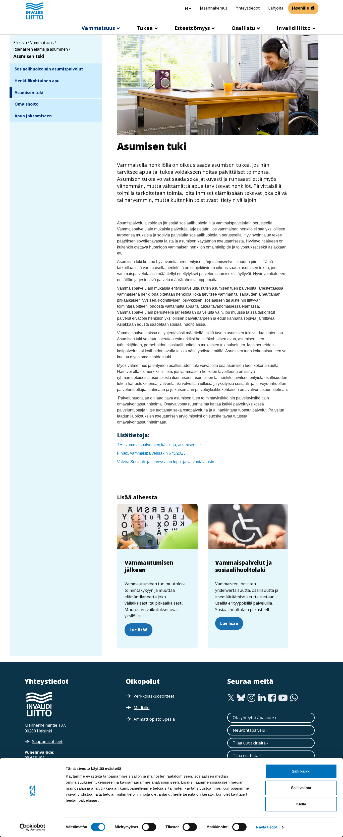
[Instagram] (251, 698)
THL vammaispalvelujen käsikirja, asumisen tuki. (161, 445)
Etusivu (20, 42)
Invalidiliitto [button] (294, 28)
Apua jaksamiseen (33, 116)
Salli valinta (301, 788)
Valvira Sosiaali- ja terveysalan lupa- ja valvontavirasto (165, 462)
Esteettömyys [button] (193, 28)
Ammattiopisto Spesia (154, 719)
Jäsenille (300, 8)
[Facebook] (272, 698)
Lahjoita (275, 8)
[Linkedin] (262, 698)
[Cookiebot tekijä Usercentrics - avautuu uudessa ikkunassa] (32, 827)
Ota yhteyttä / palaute (253, 717)
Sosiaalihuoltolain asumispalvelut (49, 69)
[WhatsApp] (294, 698)
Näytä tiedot (266, 827)
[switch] (149, 827)
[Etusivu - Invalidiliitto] (35, 11)
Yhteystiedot (248, 8)
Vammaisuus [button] (99, 28)
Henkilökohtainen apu (37, 80)
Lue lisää (138, 630)
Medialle (141, 707)
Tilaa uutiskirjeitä (249, 743)
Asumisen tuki (29, 92)
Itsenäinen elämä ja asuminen (40, 49)
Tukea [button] (145, 28)
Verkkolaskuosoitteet (154, 696)
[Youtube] (283, 698)
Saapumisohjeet (47, 741)
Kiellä (301, 804)
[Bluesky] (241, 698)
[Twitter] (231, 698)
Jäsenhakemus (213, 8)
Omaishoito (26, 104)
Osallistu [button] (244, 28)
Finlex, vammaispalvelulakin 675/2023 (151, 453)
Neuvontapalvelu (249, 730)
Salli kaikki (301, 771)
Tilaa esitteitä (245, 755)
